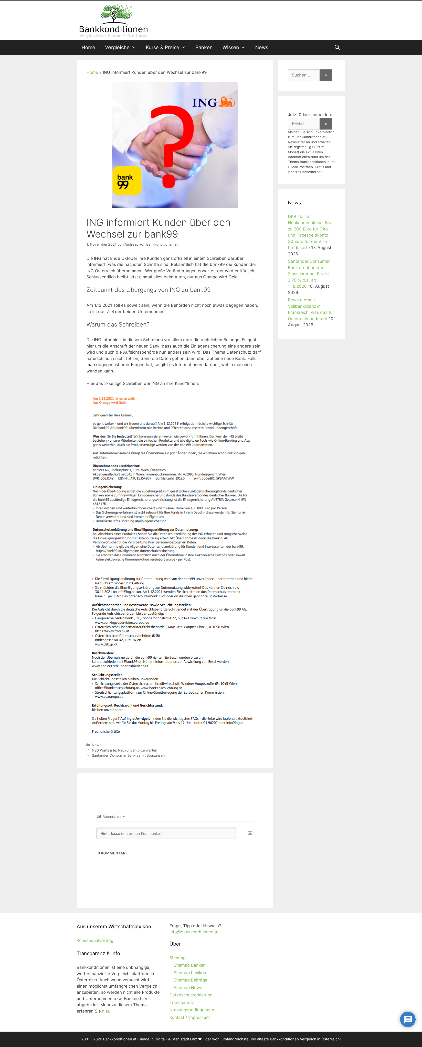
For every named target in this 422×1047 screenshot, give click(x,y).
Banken (204, 47)
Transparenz (181, 1002)
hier (105, 1011)
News (261, 47)
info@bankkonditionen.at (194, 931)
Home (88, 47)
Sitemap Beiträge (190, 980)
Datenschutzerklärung (190, 994)
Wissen (230, 47)
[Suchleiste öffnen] (337, 47)
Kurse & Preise (162, 47)
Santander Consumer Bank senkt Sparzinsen (128, 755)
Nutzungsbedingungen (191, 1009)
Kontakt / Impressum (189, 1017)
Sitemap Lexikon (190, 972)
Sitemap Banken (190, 965)
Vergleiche (117, 47)
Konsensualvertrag (95, 940)
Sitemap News (188, 987)
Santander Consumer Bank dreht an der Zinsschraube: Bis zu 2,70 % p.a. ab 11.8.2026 (309, 274)
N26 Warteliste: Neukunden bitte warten (124, 750)
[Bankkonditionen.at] (113, 20)
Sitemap (177, 957)
